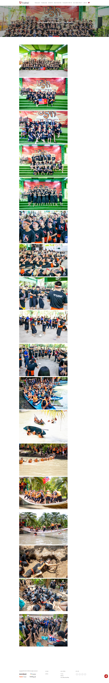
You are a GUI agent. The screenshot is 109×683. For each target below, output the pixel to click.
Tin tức (62, 673)
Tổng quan (37, 2)
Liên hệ (85, 2)
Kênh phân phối (57, 2)
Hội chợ (62, 675)
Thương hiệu (44, 2)
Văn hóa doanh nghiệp (54, 19)
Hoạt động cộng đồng (65, 677)
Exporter (50, 2)
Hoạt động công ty (77, 2)
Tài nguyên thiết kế (67, 2)
